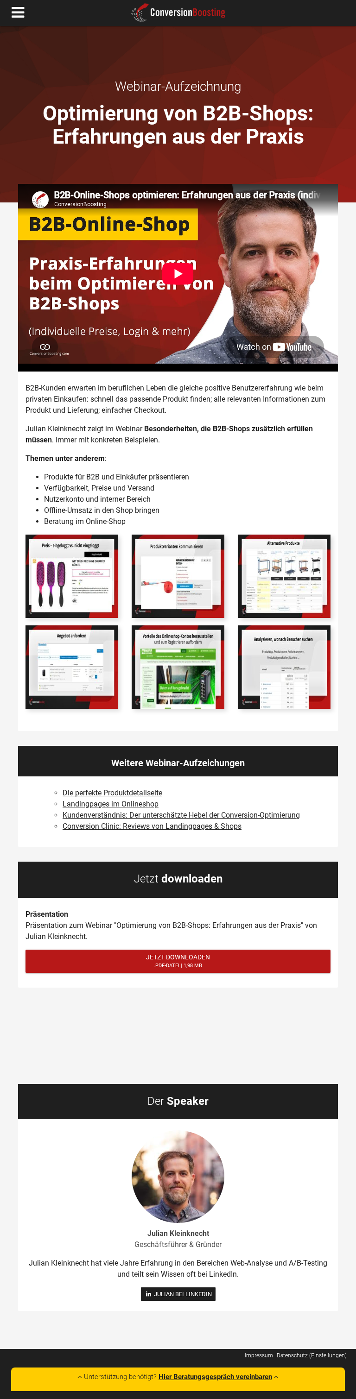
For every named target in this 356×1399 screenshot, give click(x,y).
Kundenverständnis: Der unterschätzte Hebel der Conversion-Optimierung (181, 815)
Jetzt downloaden (178, 961)
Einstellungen (328, 1355)
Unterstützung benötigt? (177, 1377)
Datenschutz (292, 1355)
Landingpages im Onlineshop (111, 804)
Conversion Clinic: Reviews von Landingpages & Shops (152, 826)
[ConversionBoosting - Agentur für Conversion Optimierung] (178, 12)
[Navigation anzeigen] (18, 13)
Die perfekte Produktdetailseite (112, 792)
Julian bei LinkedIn (181, 1294)
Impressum (259, 1355)
